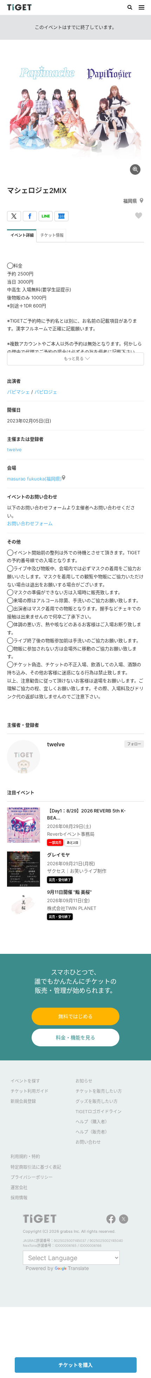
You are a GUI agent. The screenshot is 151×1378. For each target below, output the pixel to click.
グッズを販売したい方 (97, 1101)
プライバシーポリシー (32, 1177)
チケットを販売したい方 (99, 1091)
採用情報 (19, 1197)
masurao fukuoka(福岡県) (34, 478)
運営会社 (19, 1187)
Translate (78, 1268)
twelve (14, 449)
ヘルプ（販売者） (92, 1132)
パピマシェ (18, 392)
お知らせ (84, 1081)
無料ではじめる (75, 1016)
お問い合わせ (88, 1142)
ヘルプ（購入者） (92, 1121)
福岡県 (130, 201)
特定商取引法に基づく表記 (36, 1167)
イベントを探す (25, 1081)
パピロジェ (45, 392)
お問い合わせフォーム (30, 523)
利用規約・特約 (25, 1156)
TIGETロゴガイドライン (99, 1111)
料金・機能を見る (75, 1037)
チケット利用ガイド (29, 1091)
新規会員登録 (23, 1101)
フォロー (134, 744)
